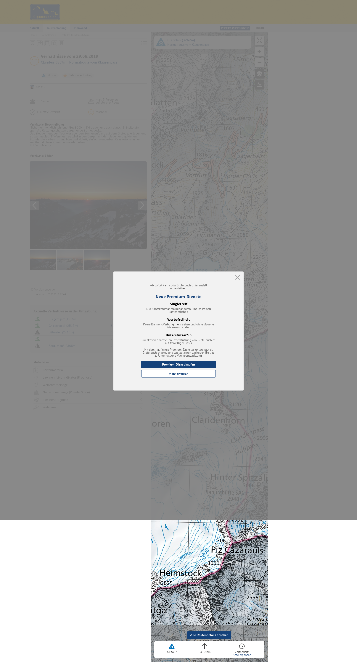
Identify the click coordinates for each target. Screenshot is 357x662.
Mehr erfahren (178, 373)
